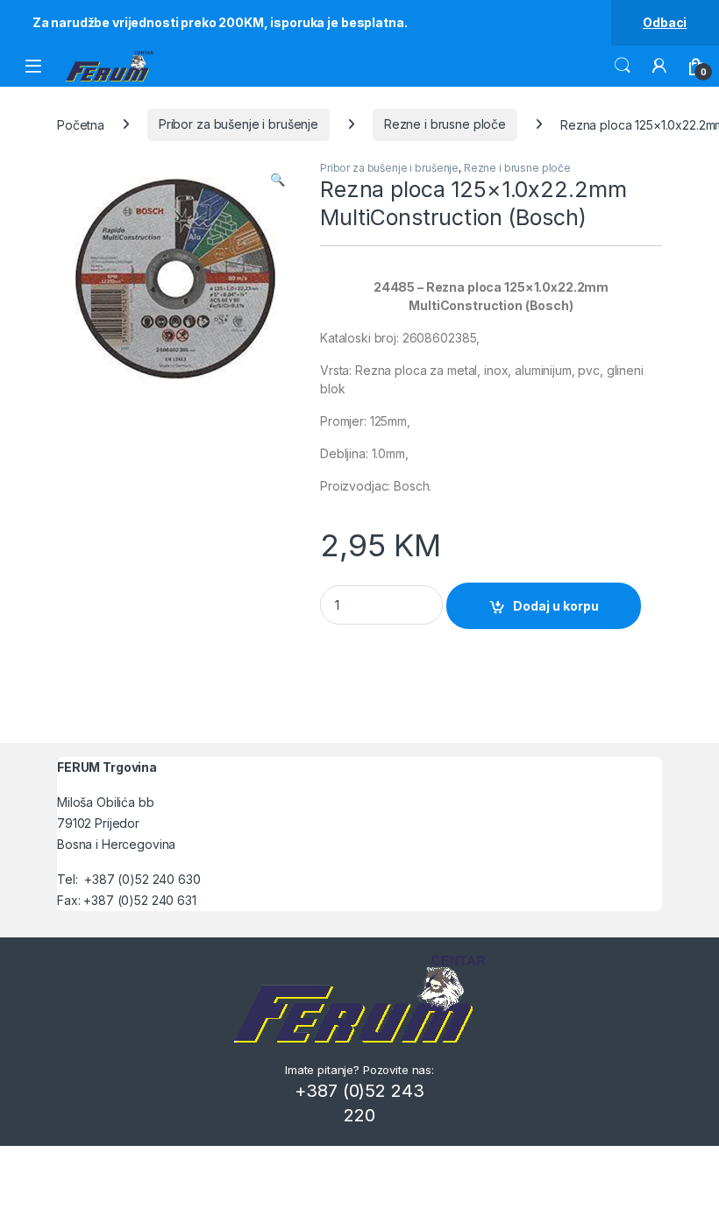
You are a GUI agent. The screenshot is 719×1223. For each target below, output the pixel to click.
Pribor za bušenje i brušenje (238, 124)
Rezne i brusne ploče (445, 124)
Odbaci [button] (665, 22)
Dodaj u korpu (556, 605)
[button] (277, 179)
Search (622, 65)
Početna (80, 124)
